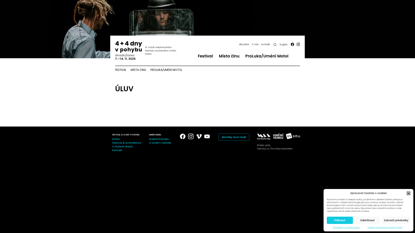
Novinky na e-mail (234, 137)
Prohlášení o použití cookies (346, 227)
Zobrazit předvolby (396, 220)
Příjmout (339, 220)
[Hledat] (274, 44)
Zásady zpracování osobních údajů (385, 227)
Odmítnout (367, 220)
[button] (408, 193)
